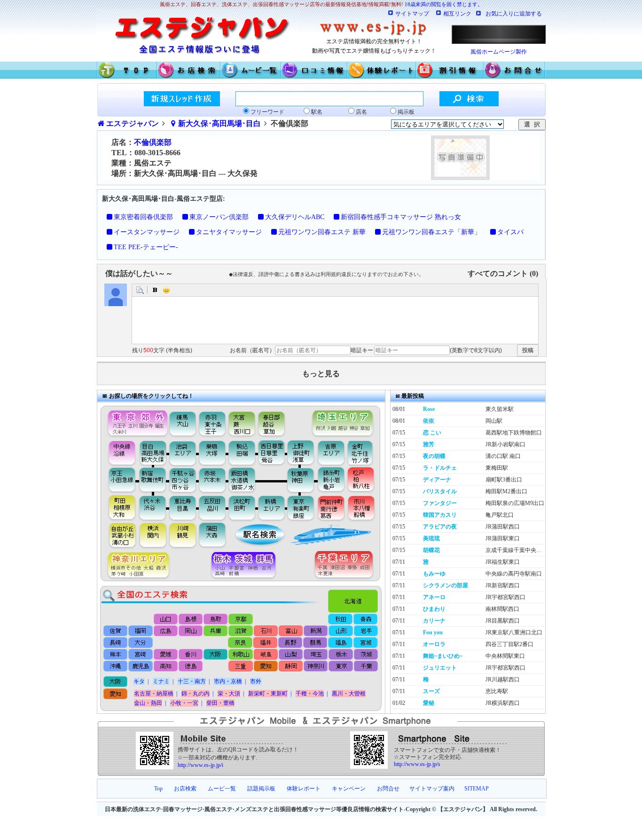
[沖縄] (115, 667)
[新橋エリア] (271, 507)
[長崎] (115, 643)
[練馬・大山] (183, 421)
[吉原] (333, 452)
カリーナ (434, 620)
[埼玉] (315, 655)
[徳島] (190, 667)
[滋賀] (240, 630)
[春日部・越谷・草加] (281, 421)
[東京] (340, 667)
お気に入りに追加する (513, 13)
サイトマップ (412, 13)
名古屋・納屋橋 (153, 693)
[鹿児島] (140, 667)
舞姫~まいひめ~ (442, 656)
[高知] (165, 667)
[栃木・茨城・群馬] (246, 566)
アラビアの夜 (440, 526)
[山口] (166, 619)
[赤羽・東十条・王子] (211, 421)
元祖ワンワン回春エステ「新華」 (431, 232)
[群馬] (315, 643)
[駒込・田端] (242, 452)
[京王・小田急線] (118, 480)
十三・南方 (192, 681)
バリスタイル (440, 491)
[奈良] (240, 643)
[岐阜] (265, 655)
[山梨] (290, 655)
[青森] (365, 619)
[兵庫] (215, 630)
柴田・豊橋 (220, 703)
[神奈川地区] (135, 566)
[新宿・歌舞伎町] (152, 480)
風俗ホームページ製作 (498, 51)
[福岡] (140, 630)
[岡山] (190, 630)
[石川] (265, 630)
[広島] (165, 630)
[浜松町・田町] (243, 507)
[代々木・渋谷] (152, 507)
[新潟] (315, 630)
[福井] (265, 643)
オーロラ (434, 644)
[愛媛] (165, 655)
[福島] (340, 643)
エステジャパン (132, 123)
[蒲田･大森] (213, 535)
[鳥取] (216, 619)
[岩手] (364, 630)
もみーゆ (434, 573)
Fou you (433, 632)
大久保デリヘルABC (294, 217)
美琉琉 (431, 538)
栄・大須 (229, 693)
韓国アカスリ (440, 515)
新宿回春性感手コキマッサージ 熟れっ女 (401, 217)
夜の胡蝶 (434, 456)
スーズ (431, 691)
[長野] (290, 643)
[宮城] (364, 643)
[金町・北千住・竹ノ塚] (365, 452)
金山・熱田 (148, 703)
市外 (255, 681)
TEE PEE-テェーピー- (146, 247)
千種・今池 (310, 693)
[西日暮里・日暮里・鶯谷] (272, 452)
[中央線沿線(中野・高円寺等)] (118, 452)
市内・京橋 (228, 681)
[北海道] (355, 599)
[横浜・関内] (152, 535)
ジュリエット (440, 667)
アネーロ (434, 597)
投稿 (527, 350)
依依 (428, 421)
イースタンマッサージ (147, 232)
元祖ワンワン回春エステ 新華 (322, 232)
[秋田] (340, 619)
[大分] (140, 643)
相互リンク (457, 13)
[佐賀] (115, 630)
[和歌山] (240, 655)
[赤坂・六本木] (213, 480)
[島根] (191, 619)
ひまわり (434, 609)
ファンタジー (440, 503)
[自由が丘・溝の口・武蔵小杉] (118, 535)
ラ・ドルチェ (440, 468)
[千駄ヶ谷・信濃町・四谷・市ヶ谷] (183, 480)
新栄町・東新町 (268, 693)
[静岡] (290, 667)
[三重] (240, 667)
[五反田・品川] (213, 507)
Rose (429, 409)
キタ (139, 681)
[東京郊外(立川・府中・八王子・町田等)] (135, 421)
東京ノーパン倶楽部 (219, 217)
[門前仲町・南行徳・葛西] (331, 507)
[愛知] (265, 667)
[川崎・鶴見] (183, 535)
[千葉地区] (346, 566)
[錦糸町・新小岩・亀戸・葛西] (331, 480)
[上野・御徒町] (303, 452)
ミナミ (161, 681)
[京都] (240, 619)
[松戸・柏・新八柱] (361, 480)
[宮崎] (140, 655)
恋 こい (432, 432)
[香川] (190, 655)
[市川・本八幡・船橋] (361, 507)
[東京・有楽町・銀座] (300, 507)
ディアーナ (437, 479)
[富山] (290, 630)
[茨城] (364, 655)
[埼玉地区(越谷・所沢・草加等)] (344, 421)
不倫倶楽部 (153, 142)
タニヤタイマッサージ (229, 232)
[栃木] (340, 655)
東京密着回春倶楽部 (143, 217)
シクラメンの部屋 (445, 585)
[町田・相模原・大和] (118, 507)
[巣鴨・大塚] (212, 452)
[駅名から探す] (253, 535)
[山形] (340, 630)
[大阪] (215, 655)
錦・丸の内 (195, 693)
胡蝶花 (431, 550)
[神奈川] (315, 667)
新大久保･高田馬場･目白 (219, 123)
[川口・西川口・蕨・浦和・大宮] (241, 421)
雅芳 (428, 444)
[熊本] (115, 655)
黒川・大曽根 (349, 693)
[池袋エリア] (183, 452)
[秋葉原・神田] (300, 480)
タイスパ (510, 232)
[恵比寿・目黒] (183, 507)
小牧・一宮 (184, 703)
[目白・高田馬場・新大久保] (152, 452)
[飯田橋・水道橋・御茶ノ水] (244, 480)
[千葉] (364, 667)
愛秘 (428, 703)
